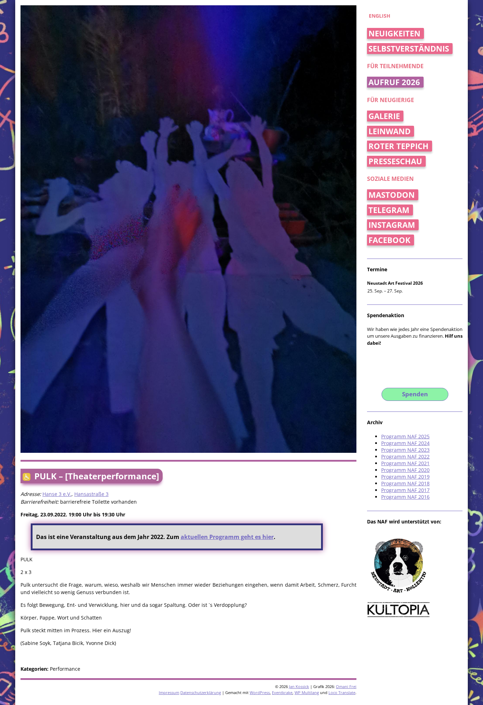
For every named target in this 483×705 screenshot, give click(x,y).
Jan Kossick (299, 686)
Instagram (391, 224)
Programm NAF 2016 (405, 496)
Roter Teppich (398, 146)
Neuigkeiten (394, 33)
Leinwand (389, 131)
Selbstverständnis (408, 48)
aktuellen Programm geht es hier (227, 537)
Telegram (388, 210)
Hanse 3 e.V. (56, 494)
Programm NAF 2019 (405, 476)
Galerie (384, 116)
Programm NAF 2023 (405, 449)
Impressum (169, 692)
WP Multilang (307, 692)
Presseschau (395, 161)
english (379, 15)
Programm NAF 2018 (405, 483)
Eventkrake (282, 692)
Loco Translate (341, 692)
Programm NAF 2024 (405, 443)
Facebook (389, 240)
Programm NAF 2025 (405, 436)
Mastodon (391, 194)
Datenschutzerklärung (200, 692)
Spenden (415, 394)
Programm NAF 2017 (405, 490)
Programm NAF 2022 (405, 456)
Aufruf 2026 (394, 82)
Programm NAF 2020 (405, 470)
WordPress (260, 692)
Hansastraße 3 (91, 494)
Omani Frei (346, 686)
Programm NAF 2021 (405, 463)
